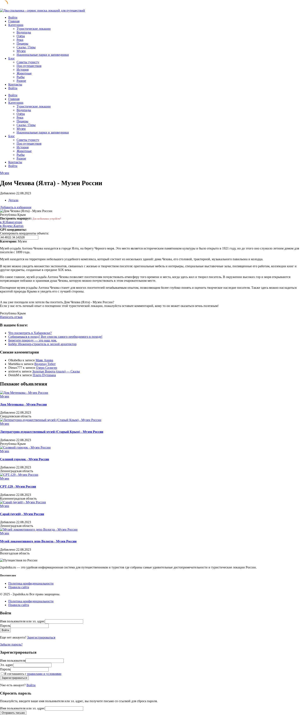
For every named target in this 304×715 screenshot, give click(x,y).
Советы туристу (28, 62)
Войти (31, 685)
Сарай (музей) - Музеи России (22, 514)
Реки (20, 40)
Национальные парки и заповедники (43, 54)
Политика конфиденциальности (31, 583)
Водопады (24, 32)
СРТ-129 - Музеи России (18, 486)
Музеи (21, 51)
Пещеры (22, 43)
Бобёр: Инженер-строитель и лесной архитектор (42, 344)
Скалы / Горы (26, 47)
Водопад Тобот (45, 364)
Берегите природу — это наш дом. (32, 340)
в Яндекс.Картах (12, 226)
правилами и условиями (44, 674)
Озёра (21, 36)
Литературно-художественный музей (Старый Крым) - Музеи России (51, 431)
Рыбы (21, 77)
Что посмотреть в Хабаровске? (30, 333)
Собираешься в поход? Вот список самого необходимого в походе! (55, 336)
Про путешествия (29, 66)
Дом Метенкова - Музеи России (23, 404)
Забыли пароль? (11, 644)
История (23, 69)
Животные (24, 73)
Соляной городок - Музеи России (24, 459)
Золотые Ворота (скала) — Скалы (56, 371)
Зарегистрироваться (41, 637)
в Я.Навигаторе (11, 222)
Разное (21, 80)
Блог (11, 58)
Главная (13, 21)
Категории (15, 25)
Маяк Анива (44, 360)
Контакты (15, 84)
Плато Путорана (44, 375)
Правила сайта (18, 587)
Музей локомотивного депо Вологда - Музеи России (38, 541)
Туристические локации (34, 28)
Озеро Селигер (46, 367)
